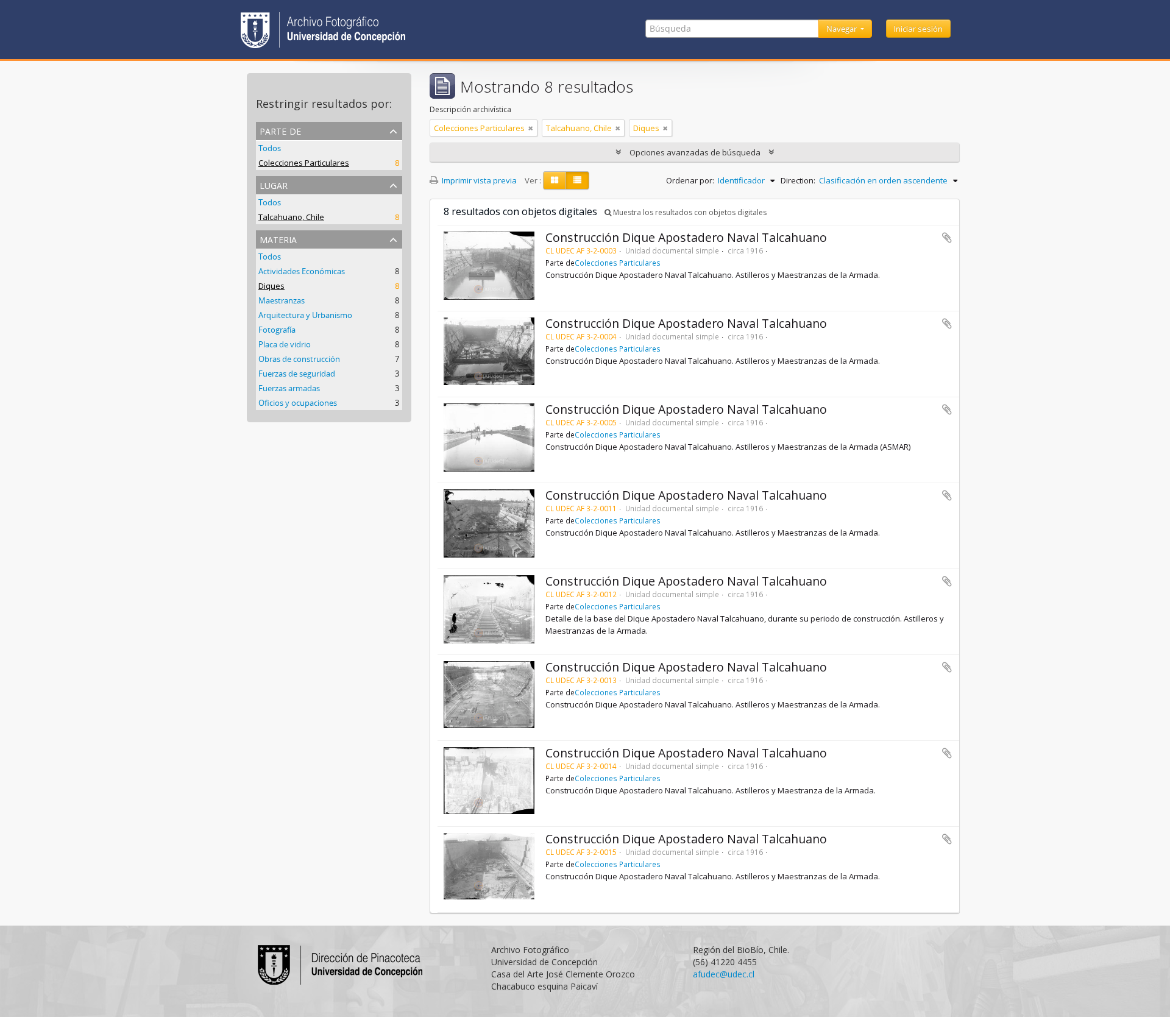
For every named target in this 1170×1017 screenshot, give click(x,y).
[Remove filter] (530, 128)
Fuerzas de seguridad (296, 373)
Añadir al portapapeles (947, 238)
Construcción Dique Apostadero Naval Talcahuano (686, 237)
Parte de (280, 130)
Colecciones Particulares (303, 162)
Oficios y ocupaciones (297, 402)
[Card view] (554, 180)
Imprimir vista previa (478, 180)
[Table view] (577, 180)
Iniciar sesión (918, 28)
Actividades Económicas (301, 271)
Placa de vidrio (284, 344)
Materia (278, 238)
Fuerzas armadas (289, 388)
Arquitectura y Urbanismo (305, 315)
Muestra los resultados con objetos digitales (689, 212)
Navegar (842, 28)
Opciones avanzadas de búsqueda (695, 152)
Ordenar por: (690, 180)
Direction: (798, 180)
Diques (271, 285)
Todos (269, 148)
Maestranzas (281, 300)
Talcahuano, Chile (291, 216)
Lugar (274, 184)
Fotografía (277, 329)
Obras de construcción (299, 358)
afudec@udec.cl (723, 974)
